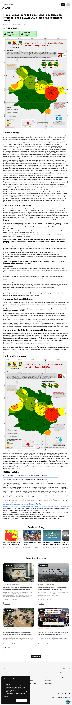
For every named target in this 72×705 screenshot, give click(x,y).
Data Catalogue (48, 675)
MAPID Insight (5, 675)
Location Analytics (32, 672)
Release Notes (48, 680)
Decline (10, 700)
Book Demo (63, 8)
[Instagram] (62, 694)
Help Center (61, 672)
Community (30, 677)
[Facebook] (59, 694)
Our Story (18, 672)
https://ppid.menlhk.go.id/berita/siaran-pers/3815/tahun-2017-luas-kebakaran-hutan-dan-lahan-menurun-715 (30, 477)
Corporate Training (32, 683)
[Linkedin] (69, 694)
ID (59, 4)
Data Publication (48, 672)
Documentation (62, 675)
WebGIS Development (33, 675)
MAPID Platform (5, 672)
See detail (6, 696)
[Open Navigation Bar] (69, 8)
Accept (22, 700)
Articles (46, 677)
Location (18, 675)
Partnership (30, 680)
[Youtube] (66, 694)
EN (63, 4)
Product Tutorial (48, 683)
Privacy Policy (62, 677)
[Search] (55, 4)
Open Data (10, 32)
